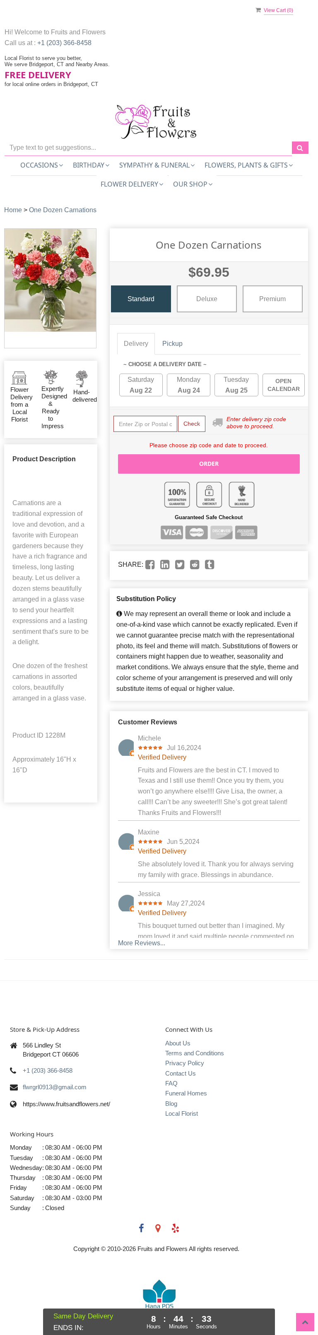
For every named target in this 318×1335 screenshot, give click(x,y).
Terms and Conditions (194, 1053)
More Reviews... (141, 943)
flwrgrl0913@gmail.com (55, 1087)
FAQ (171, 1083)
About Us (177, 1043)
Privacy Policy (184, 1063)
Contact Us (180, 1073)
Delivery (136, 343)
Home (13, 209)
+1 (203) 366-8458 (64, 42)
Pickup (172, 343)
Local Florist (181, 1113)
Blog (171, 1103)
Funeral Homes (186, 1093)
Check (191, 423)
